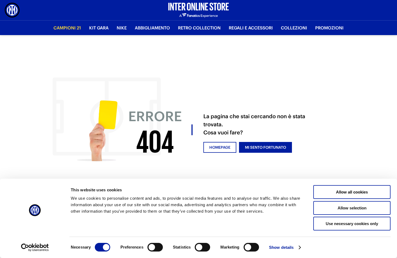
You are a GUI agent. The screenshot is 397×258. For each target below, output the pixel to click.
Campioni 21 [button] (67, 27)
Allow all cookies (352, 192)
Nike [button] (122, 27)
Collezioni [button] (294, 27)
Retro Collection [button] (199, 27)
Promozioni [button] (329, 27)
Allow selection (352, 208)
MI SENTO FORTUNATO (265, 147)
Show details (281, 247)
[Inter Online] (12, 10)
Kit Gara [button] (99, 27)
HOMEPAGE (219, 147)
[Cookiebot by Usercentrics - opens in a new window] (35, 247)
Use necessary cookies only (352, 223)
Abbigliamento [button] (152, 27)
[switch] (155, 252)
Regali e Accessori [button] (251, 27)
